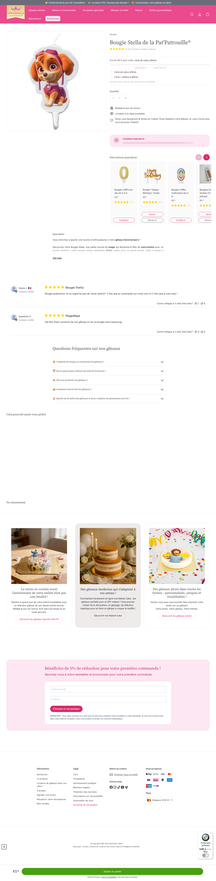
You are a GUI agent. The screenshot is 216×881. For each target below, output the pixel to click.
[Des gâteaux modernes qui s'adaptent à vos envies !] (108, 556)
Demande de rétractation (85, 805)
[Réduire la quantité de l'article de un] (113, 98)
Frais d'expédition (109, 877)
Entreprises (53, 18)
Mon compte (43, 803)
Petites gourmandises (160, 10)
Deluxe (138, 10)
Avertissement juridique (84, 783)
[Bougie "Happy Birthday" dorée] (152, 185)
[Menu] (211, 834)
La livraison (42, 778)
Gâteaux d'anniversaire (64, 10)
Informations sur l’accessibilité (87, 796)
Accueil (113, 34)
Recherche (42, 774)
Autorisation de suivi (83, 800)
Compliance (79, 778)
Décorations (34, 18)
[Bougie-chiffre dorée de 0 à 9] (124, 185)
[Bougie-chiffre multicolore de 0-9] (181, 186)
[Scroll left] (198, 157)
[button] (4, 846)
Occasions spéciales (93, 10)
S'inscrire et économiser (66, 708)
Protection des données (85, 792)
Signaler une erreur (46, 795)
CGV (75, 774)
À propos (41, 790)
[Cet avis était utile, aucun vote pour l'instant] (196, 332)
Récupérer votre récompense (51, 799)
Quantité (114, 91)
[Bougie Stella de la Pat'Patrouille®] (22, 449)
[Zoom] (56, 81)
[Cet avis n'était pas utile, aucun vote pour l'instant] (202, 303)
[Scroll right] (206, 157)
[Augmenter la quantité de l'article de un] (125, 98)
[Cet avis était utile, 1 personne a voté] (196, 303)
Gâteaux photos (36, 10)
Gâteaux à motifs (119, 10)
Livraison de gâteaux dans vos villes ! (52, 785)
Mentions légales (81, 787)
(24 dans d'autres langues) (144, 49)
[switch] (205, 855)
